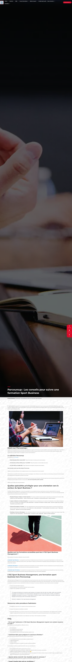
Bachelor (11, 1)
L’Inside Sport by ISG (42, 1)
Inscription (7, 3)
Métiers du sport (33, 1)
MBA (16, 1)
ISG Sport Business (11, 398)
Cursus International (23, 1)
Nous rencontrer (50, 1)
